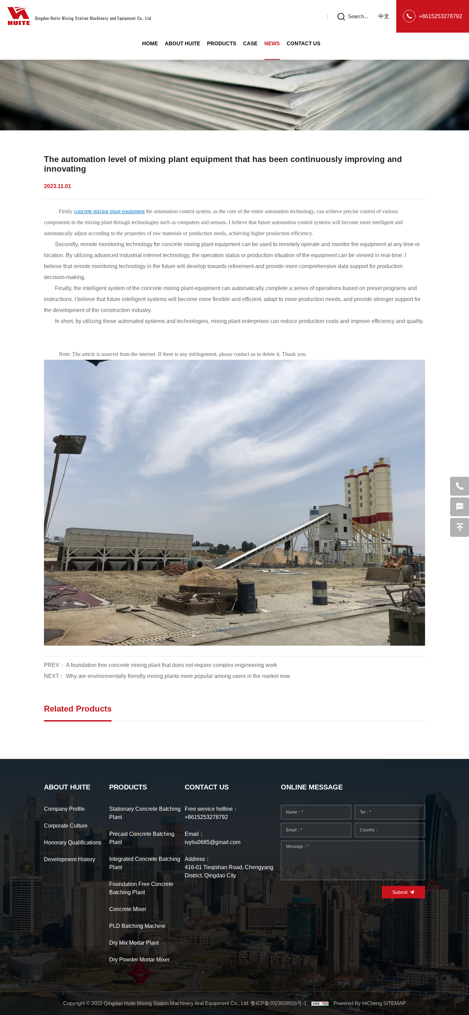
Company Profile (64, 809)
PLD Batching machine (137, 926)
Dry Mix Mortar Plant (134, 943)
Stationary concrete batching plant (145, 813)
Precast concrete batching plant (141, 838)
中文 (383, 16)
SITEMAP (394, 1003)
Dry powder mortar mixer (139, 959)
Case (250, 43)
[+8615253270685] (459, 486)
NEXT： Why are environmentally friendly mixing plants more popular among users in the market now (167, 676)
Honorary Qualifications (72, 842)
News (272, 43)
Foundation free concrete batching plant (141, 888)
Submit (400, 892)
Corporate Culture (66, 826)
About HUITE (182, 43)
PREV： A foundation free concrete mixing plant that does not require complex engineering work (160, 665)
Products (221, 43)
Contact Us (303, 43)
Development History (69, 859)
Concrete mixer (127, 909)
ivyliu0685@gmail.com (212, 842)
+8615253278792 (440, 16)
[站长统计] (320, 1003)
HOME (150, 43)
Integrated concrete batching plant (144, 863)
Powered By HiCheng (358, 1003)
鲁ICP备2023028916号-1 (279, 1003)
